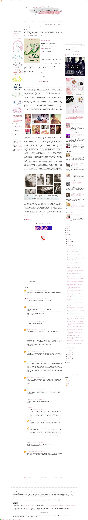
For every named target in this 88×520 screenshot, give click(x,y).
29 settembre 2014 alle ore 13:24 (38, 321)
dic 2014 (70, 239)
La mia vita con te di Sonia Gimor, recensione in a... (74, 274)
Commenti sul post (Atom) (33, 483)
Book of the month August (73, 335)
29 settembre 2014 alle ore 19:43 (38, 329)
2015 (67, 236)
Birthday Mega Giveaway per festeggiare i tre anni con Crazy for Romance (77, 125)
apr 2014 (70, 354)
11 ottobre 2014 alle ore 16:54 (37, 377)
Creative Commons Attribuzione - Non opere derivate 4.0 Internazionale (59, 505)
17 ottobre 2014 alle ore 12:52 (38, 389)
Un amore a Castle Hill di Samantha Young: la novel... (74, 263)
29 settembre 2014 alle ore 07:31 (38, 298)
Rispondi (28, 294)
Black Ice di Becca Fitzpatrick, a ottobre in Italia (75, 260)
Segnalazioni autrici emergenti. (73, 265)
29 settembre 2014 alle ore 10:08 (38, 306)
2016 (67, 234)
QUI (42, 224)
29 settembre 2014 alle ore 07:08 (38, 290)
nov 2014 (70, 241)
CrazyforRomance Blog (28, 505)
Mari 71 (28, 377)
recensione (39, 283)
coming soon (33, 21)
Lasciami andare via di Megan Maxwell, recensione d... (75, 311)
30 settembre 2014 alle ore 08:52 (37, 351)
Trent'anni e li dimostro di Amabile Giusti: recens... (75, 324)
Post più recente (27, 477)
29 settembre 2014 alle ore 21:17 (37, 337)
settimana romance (44, 21)
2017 (67, 232)
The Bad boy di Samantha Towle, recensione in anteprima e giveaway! (77, 135)
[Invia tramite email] (30, 281)
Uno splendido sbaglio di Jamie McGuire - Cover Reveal (76, 271)
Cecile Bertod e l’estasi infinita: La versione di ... (74, 291)
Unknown (29, 290)
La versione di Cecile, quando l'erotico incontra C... (75, 314)
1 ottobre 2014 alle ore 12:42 (36, 361)
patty (68, 385)
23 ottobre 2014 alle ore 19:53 (38, 399)
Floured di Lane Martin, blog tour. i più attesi (77, 164)
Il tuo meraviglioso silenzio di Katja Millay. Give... (75, 319)
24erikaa (29, 298)
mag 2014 (70, 352)
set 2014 (70, 245)
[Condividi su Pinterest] (34, 281)
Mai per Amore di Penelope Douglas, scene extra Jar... (75, 344)
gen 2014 (70, 360)
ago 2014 (70, 347)
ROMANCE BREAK (17, 38)
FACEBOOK (15, 37)
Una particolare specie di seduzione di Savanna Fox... (75, 294)
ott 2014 (70, 243)
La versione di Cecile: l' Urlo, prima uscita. (75, 257)
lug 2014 (70, 348)
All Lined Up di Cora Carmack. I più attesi (76, 316)
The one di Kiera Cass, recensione (74, 249)
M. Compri (30, 283)
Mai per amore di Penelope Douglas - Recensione (75, 338)
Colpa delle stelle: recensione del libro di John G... (75, 297)
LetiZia (28, 361)
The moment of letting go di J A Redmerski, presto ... (74, 288)
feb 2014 (70, 358)
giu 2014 (70, 350)
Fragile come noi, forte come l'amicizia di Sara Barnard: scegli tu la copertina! (77, 216)
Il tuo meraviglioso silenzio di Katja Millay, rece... (75, 327)
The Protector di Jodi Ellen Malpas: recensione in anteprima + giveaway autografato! (76, 184)
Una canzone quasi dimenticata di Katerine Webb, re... (74, 303)
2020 (67, 226)
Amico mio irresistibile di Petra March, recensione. (75, 279)
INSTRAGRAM (16, 33)
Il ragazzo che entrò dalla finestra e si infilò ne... (75, 255)
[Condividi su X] (32, 281)
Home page (43, 477)
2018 (67, 230)
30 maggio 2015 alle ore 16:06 (38, 451)
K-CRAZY (54, 21)
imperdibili (61, 21)
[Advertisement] (43, 270)
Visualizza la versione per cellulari (43, 479)
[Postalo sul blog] (31, 281)
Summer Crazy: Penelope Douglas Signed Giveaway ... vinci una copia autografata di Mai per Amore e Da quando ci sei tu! (77, 205)
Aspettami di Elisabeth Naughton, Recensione (74, 333)
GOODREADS (16, 35)
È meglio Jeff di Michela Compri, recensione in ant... (74, 252)
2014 (67, 238)
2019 (67, 228)
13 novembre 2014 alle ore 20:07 (41, 427)
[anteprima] (75, 95)
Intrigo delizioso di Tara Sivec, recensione (76, 321)
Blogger (61, 500)
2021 (67, 224)
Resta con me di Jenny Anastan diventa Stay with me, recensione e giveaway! (78, 194)
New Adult (35, 283)
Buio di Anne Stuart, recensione (74, 276)
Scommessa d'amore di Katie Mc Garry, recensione (75, 282)
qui (37, 33)
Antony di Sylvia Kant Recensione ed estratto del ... (75, 247)
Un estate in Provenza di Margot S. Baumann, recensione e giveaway (76, 174)
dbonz (68, 383)
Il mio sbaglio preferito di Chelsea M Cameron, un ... (74, 285)
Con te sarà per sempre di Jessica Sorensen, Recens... (74, 300)
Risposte (30, 407)
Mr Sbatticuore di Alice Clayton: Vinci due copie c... (75, 308)
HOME (25, 21)
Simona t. (29, 329)
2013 (67, 362)
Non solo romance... (71, 305)
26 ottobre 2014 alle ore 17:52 (40, 409)
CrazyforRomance (71, 380)
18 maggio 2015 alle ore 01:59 (38, 442)
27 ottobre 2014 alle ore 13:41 (39, 420)
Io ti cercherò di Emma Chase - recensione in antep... (73, 268)
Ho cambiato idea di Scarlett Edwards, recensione (75, 341)
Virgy (28, 351)
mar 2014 (70, 356)
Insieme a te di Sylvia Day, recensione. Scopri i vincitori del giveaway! (77, 155)
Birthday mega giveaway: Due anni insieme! (77, 144)
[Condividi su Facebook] (33, 281)
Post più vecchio (58, 477)
